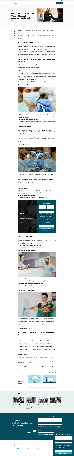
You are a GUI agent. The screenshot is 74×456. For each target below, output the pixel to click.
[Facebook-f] (16, 448)
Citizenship (66, 440)
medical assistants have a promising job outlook (39, 35)
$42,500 (37, 197)
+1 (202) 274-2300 (48, 222)
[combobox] (48, 208)
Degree (40, 209)
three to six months (23, 77)
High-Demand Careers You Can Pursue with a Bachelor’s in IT (17, 406)
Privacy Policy (47, 216)
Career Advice (20, 10)
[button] (14, 29)
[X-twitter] (14, 448)
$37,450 (53, 140)
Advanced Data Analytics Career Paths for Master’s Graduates (55, 406)
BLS (20, 121)
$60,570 (45, 81)
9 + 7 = (40, 224)
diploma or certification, (51, 357)
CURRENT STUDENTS (46, 0)
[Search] (61, 0)
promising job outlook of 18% (47, 285)
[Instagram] (18, 448)
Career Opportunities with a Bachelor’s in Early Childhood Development (43, 406)
